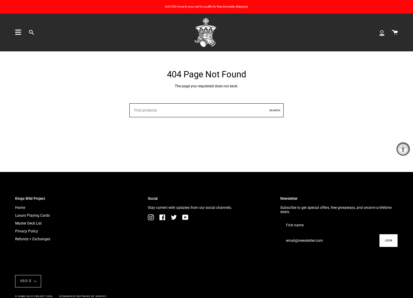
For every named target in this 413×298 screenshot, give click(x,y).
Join (388, 240)
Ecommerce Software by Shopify (82, 296)
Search (275, 110)
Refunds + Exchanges (32, 239)
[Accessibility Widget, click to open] (403, 149)
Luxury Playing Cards (32, 215)
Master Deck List (28, 223)
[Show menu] (18, 32)
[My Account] (382, 32)
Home (20, 208)
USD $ (25, 281)
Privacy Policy (26, 231)
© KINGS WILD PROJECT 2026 (34, 296)
